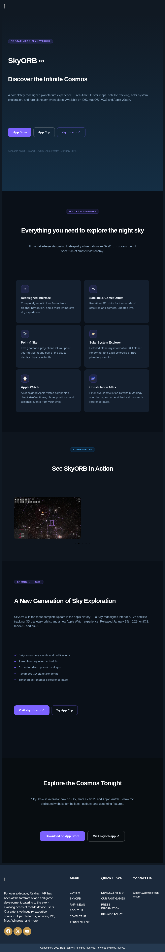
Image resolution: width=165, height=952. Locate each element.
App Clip (44, 132)
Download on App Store (62, 836)
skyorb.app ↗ (71, 132)
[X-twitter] (17, 931)
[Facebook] (8, 931)
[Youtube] (27, 931)
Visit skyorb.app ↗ (32, 710)
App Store (19, 132)
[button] (159, 6)
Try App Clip (64, 710)
